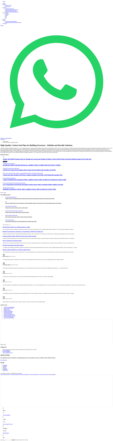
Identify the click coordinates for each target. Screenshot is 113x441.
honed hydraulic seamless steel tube (11, 11)
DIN (6, 16)
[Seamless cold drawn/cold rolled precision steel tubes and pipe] (14, 210)
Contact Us (5, 23)
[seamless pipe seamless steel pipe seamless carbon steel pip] (11, 206)
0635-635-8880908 (6, 415)
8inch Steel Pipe (52, 374)
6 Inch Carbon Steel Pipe (14, 374)
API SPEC (7, 13)
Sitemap (20, 373)
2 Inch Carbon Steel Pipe (24, 374)
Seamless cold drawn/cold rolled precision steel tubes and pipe (17, 212)
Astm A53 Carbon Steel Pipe (9, 314)
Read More (5, 161)
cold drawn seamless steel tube (11, 10)
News (4, 19)
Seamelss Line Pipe (7, 310)
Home (4, 3)
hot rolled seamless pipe (9, 8)
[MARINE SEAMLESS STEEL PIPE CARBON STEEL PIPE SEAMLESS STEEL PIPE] (8, 187)
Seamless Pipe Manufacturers (9, 307)
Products (4, 7)
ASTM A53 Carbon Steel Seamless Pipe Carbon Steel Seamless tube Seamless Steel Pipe (29, 170)
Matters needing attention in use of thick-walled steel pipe (16, 249)
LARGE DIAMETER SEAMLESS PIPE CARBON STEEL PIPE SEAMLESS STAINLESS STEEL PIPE (34, 179)
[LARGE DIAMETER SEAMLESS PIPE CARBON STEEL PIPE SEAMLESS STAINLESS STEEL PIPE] (9, 178)
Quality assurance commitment (11, 21)
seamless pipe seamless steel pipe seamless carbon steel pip (16, 207)
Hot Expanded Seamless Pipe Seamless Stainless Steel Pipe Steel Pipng (18, 216)
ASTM (6, 15)
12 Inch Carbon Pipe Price (9, 316)
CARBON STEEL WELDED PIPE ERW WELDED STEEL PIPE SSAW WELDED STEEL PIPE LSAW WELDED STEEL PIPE (29, 198)
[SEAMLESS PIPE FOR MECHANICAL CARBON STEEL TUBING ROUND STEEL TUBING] (9, 163)
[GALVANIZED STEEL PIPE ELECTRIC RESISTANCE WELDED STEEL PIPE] (9, 219)
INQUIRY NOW (3, 360)
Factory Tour (7, 6)
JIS (5, 18)
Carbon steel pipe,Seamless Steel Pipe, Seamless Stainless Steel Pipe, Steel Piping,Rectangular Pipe (32, 175)
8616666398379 (6, 433)
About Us (4, 4)
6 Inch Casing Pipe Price (5, 374)
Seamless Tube (6, 309)
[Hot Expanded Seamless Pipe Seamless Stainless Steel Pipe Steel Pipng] (11, 215)
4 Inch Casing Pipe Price (44, 374)
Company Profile (8, 5)
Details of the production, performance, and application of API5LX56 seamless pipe (23, 231)
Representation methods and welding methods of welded (16, 227)
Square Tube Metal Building (9, 317)
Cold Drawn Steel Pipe (8, 312)
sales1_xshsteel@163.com (8, 424)
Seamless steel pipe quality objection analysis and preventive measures (19, 236)
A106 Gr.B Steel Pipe (8, 313)
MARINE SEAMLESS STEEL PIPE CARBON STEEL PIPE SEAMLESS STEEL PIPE (29, 189)
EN (5, 17)
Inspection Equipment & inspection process (13, 22)
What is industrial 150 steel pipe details (12, 240)
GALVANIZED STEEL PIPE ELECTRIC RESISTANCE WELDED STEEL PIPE (20, 221)
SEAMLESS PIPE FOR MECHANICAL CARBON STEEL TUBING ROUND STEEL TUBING (32, 165)
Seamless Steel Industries (8, 311)
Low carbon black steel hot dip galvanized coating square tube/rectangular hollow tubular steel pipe (33, 184)
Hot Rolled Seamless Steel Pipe (9, 315)
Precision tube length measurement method (13, 245)
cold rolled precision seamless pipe (11, 9)
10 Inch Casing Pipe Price (8, 308)
